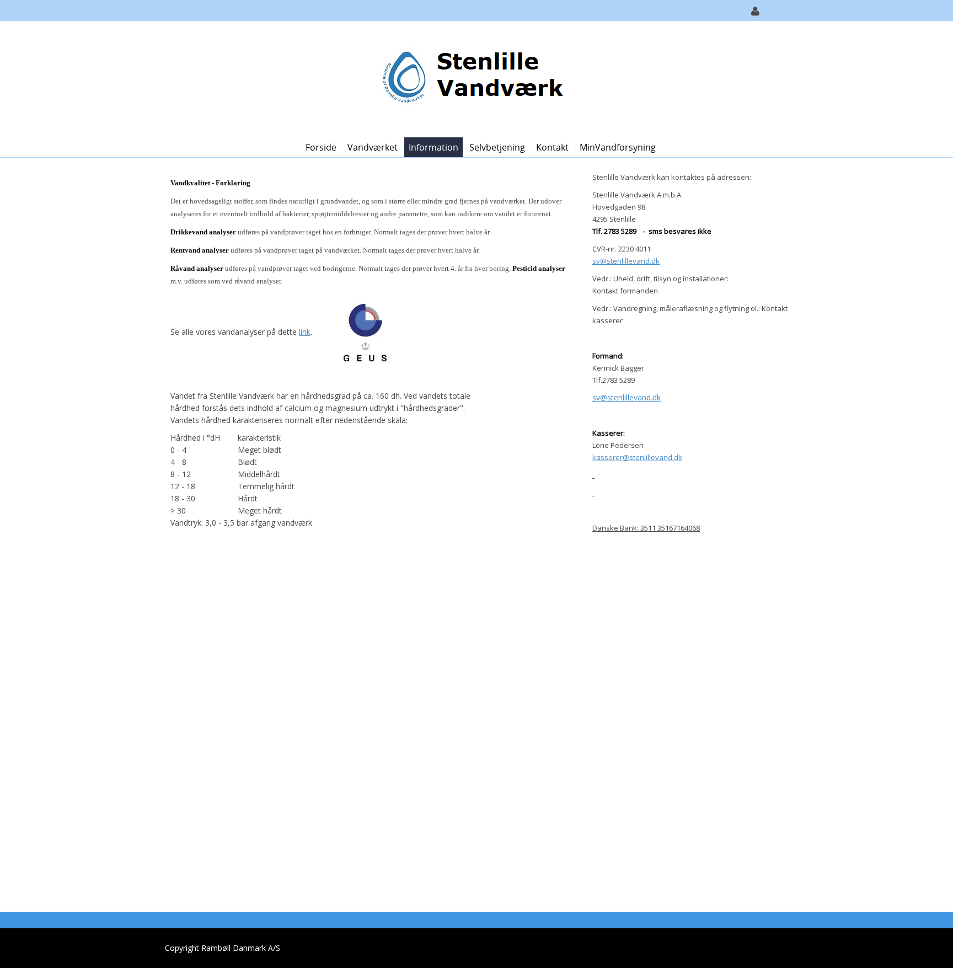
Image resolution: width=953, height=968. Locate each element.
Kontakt (552, 147)
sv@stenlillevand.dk (626, 397)
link (304, 332)
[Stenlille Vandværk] (472, 78)
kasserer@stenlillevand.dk (637, 457)
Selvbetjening (497, 147)
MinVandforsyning (618, 147)
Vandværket (372, 147)
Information (433, 147)
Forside (321, 147)
